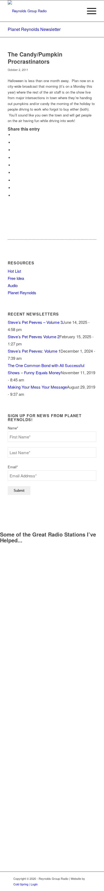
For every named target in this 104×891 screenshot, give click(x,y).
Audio (13, 285)
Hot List (14, 271)
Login (34, 884)
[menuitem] (89, 11)
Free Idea (16, 278)
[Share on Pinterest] (14, 157)
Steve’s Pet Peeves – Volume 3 (35, 322)
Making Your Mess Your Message (37, 387)
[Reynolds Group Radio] (43, 11)
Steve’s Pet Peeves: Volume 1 (34, 351)
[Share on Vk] (14, 180)
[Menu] (89, 11)
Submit (19, 491)
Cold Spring (20, 884)
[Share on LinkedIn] (14, 165)
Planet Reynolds (22, 292)
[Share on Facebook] (14, 134)
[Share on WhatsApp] (14, 149)
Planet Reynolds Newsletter (34, 29)
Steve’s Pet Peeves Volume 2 (33, 336)
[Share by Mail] (14, 195)
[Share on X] (14, 142)
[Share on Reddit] (14, 187)
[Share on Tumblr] (14, 172)
